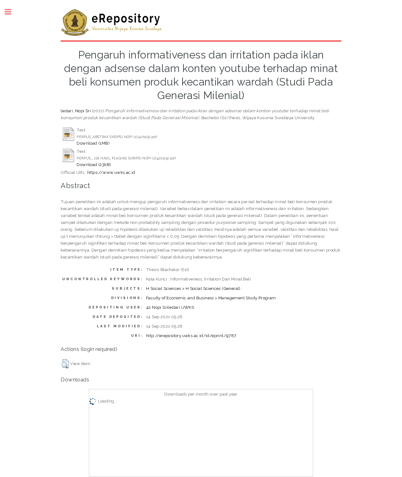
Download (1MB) (93, 143)
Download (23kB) (94, 164)
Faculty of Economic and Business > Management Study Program (211, 297)
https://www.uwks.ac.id (111, 172)
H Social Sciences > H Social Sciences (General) (193, 288)
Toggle (11, 12)
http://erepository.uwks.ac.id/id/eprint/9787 (191, 335)
